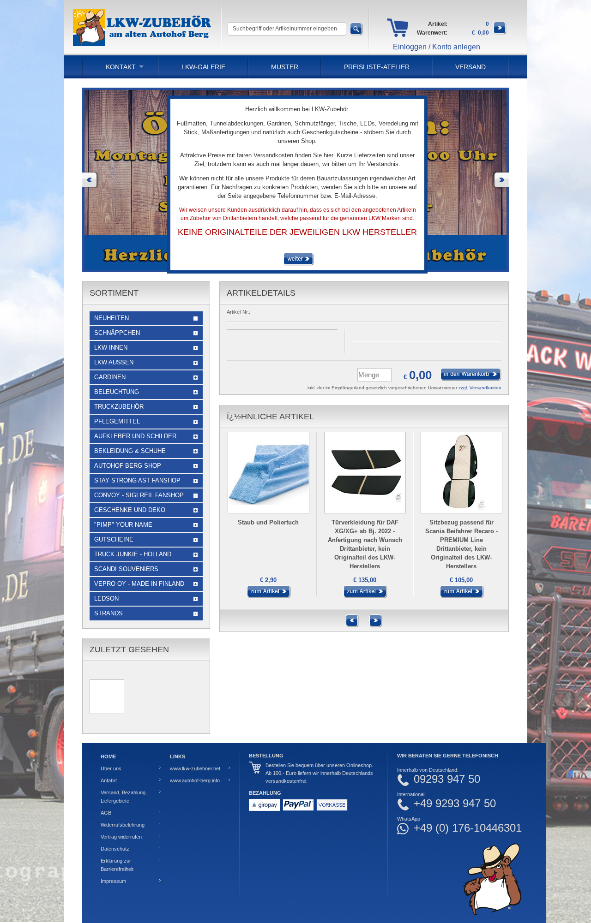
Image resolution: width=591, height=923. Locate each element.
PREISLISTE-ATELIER (377, 67)
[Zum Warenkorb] (500, 33)
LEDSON (106, 598)
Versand (470, 67)
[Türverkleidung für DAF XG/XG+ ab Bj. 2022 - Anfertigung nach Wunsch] (364, 596)
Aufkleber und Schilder (135, 436)
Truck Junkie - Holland (132, 554)
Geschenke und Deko (129, 509)
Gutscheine (113, 539)
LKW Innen (110, 347)
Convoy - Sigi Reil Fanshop (139, 495)
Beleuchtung (116, 391)
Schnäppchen (117, 332)
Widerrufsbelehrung (123, 825)
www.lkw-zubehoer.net (195, 768)
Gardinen (110, 377)
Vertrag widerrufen (121, 837)
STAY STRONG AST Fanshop (137, 480)
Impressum (113, 881)
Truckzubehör (119, 406)
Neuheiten (111, 318)
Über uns (111, 768)
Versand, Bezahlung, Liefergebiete (124, 797)
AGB (106, 813)
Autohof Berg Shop (127, 465)
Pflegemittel (117, 421)
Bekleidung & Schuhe (130, 450)
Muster (284, 67)
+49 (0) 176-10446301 (468, 828)
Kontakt (121, 67)
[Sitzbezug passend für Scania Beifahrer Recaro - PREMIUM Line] (460, 596)
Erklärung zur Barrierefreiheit (117, 865)
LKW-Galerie (203, 67)
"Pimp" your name (123, 524)
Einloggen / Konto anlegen (436, 47)
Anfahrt (109, 780)
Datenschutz (115, 849)
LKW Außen (113, 362)
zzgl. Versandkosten (479, 387)
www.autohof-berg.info (195, 780)
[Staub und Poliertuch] (267, 596)
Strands (108, 613)
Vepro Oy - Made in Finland (139, 583)
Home (108, 756)
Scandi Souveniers (126, 569)
